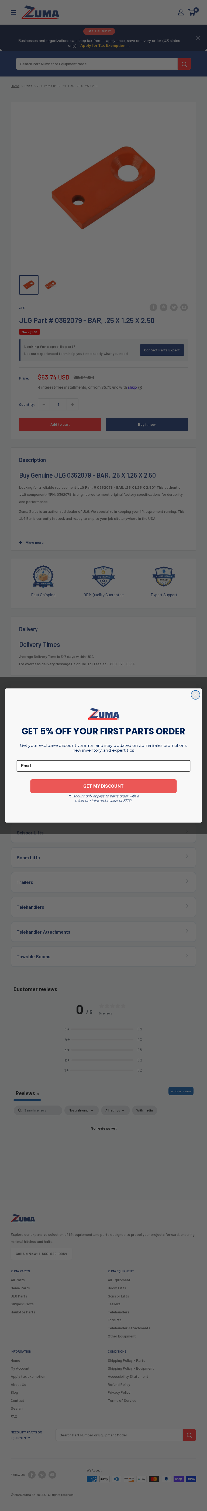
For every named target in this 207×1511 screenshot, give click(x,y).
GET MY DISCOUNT (103, 786)
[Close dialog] (195, 694)
